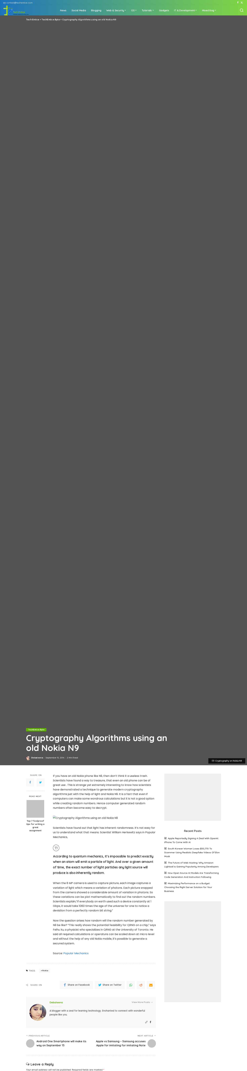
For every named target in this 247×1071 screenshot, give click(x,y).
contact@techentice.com (19, 2)
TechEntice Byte (36, 729)
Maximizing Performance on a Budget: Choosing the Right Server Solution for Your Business (188, 887)
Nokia (45, 970)
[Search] (242, 10)
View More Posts (141, 1002)
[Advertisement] (192, 797)
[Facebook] (238, 2)
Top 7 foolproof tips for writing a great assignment (35, 826)
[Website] (146, 1022)
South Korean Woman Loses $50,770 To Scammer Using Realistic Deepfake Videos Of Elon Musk (192, 852)
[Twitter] (242, 2)
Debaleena (37, 758)
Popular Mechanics (76, 953)
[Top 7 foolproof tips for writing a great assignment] (35, 809)
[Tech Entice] (16, 10)
